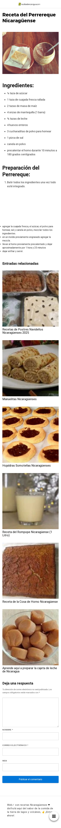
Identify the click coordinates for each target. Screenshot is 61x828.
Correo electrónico (15, 745)
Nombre (7, 730)
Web (4, 761)
